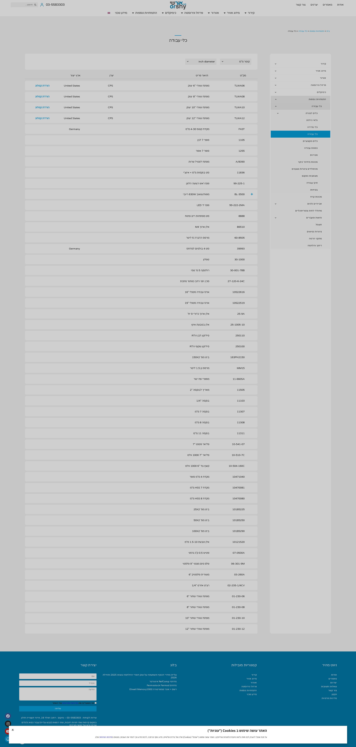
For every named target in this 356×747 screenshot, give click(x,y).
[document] (178, 373)
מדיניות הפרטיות (105, 737)
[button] (13, 730)
